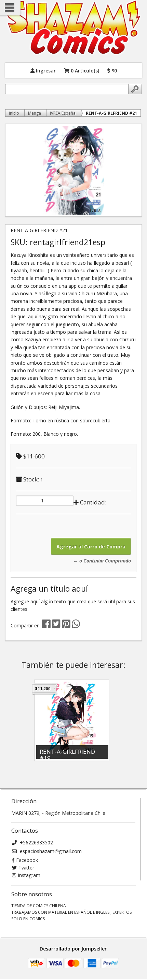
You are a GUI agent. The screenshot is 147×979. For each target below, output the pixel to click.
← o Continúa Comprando (102, 560)
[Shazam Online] (73, 28)
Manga (34, 113)
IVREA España (63, 113)
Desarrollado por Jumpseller (73, 948)
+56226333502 (35, 842)
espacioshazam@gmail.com (50, 851)
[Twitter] (57, 625)
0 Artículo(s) (84, 70)
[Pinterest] (66, 625)
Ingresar (45, 70)
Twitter (26, 867)
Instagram (29, 875)
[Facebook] (46, 625)
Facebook (27, 860)
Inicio (14, 113)
